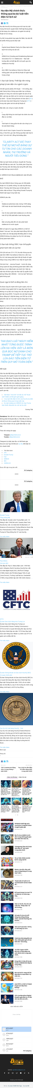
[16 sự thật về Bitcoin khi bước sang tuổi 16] (7, 861)
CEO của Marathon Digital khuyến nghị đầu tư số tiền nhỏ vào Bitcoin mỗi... (23, 997)
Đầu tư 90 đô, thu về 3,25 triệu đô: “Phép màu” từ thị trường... (23, 905)
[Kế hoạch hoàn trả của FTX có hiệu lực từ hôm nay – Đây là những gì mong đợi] (7, 896)
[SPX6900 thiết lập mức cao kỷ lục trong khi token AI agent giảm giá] (7, 827)
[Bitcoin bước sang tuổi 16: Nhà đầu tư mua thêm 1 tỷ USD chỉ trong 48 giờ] (7, 976)
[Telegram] (7, 23)
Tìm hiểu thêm (4, 536)
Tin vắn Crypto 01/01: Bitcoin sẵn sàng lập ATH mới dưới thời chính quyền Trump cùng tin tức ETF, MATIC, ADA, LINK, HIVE (27, 791)
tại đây (20, 444)
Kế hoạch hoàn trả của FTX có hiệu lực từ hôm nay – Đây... (23, 894)
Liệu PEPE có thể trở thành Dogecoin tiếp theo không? (23, 985)
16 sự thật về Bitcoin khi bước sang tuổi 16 (22, 859)
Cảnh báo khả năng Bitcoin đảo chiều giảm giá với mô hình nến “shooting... (23, 940)
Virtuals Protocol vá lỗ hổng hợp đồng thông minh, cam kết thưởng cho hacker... (23, 918)
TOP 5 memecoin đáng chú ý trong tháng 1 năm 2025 (8, 769)
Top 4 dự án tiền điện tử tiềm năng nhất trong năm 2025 (25, 769)
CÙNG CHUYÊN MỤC (12, 777)
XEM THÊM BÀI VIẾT (16, 1006)
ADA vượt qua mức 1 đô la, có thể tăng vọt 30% (23, 927)
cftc (5, 452)
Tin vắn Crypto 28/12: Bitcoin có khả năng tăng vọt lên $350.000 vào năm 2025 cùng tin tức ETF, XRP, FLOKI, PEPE (27, 809)
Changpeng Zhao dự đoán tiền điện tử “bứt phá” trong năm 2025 (23, 848)
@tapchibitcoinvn (15, 435)
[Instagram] (9, 1073)
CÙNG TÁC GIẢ (22, 777)
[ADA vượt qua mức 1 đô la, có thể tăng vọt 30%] (7, 930)
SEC (30, 98)
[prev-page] (15, 815)
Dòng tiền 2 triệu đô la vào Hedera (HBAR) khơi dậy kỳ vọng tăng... (23, 962)
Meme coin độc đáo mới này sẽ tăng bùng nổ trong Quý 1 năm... (23, 871)
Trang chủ (3, 6)
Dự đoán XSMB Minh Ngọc (15, 1086)
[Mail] (13, 1073)
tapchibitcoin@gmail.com (18, 1069)
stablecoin (7, 463)
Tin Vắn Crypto (10, 6)
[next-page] (17, 815)
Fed (5, 457)
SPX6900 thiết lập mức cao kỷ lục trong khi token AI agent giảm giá (23, 825)
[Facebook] (2, 23)
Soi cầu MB (26, 1086)
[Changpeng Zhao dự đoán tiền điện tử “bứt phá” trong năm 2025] (7, 850)
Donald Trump (8, 455)
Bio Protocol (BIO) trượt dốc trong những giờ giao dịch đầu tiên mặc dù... (23, 836)
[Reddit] (17, 1073)
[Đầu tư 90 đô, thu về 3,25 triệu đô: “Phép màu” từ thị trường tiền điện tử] (7, 907)
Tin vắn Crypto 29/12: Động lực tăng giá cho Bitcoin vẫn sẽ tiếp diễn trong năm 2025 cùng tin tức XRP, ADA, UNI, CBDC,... (16, 809)
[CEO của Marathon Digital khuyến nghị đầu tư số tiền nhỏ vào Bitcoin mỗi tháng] (7, 999)
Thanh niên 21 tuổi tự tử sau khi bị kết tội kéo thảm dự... (23, 882)
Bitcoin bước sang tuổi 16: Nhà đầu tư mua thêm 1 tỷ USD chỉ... (23, 974)
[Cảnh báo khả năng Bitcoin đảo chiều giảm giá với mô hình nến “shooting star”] (7, 942)
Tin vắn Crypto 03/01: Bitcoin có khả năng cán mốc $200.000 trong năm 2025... (23, 952)
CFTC (29, 101)
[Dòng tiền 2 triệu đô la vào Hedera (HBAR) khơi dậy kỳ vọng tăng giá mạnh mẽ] (7, 965)
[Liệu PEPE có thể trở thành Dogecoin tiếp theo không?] (7, 987)
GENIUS (6, 459)
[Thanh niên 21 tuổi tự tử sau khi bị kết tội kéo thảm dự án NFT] (7, 884)
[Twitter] (4, 23)
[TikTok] (25, 1073)
